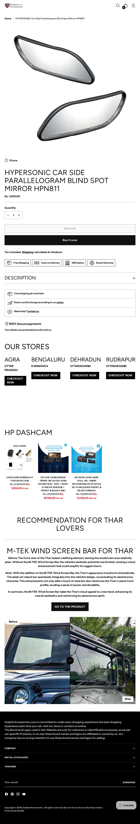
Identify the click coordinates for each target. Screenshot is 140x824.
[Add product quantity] (8, 215)
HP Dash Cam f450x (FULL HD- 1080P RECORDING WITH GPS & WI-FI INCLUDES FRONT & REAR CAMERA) (86, 484)
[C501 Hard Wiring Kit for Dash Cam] (20, 457)
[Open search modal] (118, 5)
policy (60, 302)
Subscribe (129, 782)
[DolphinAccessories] (14, 5)
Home (8, 18)
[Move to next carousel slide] (132, 409)
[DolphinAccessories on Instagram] (18, 794)
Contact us (33, 311)
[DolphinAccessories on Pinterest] (12, 794)
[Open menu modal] (133, 5)
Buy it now (70, 240)
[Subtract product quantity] (19, 215)
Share (13, 160)
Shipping (27, 252)
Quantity (10, 207)
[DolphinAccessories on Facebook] (7, 794)
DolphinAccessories (33, 807)
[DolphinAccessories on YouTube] (24, 794)
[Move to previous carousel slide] (124, 409)
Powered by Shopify (14, 810)
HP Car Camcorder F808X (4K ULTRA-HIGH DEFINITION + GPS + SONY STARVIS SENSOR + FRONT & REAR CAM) (53, 484)
